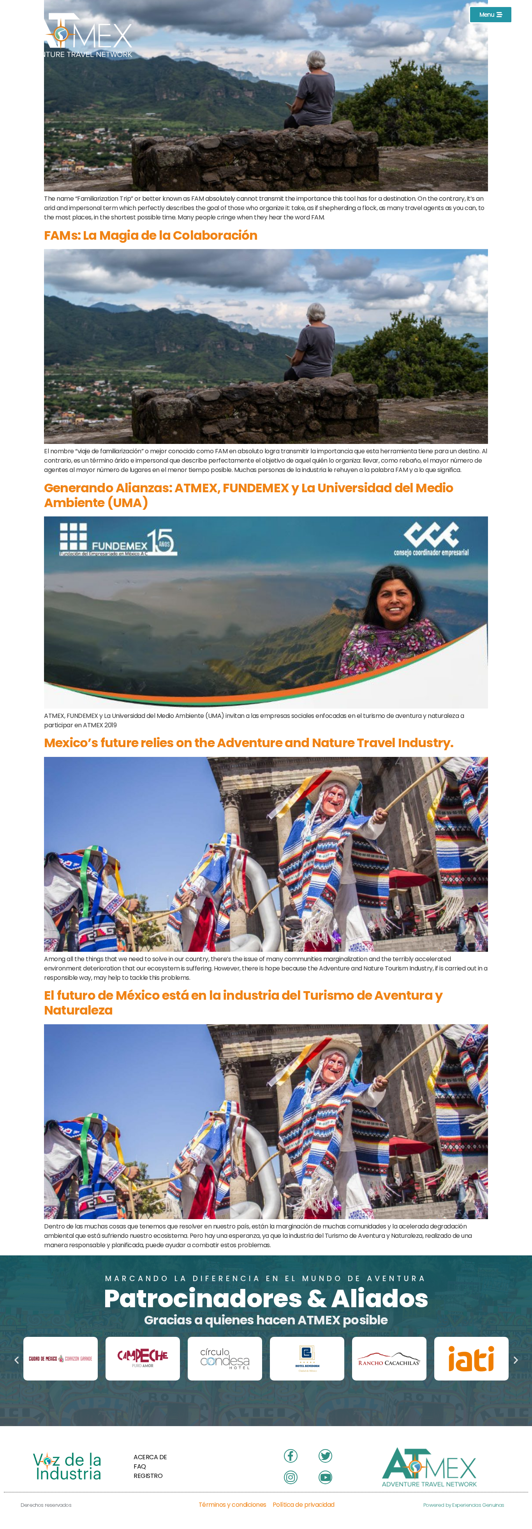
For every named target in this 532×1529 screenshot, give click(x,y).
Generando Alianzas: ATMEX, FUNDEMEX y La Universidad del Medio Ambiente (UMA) (248, 495)
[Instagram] (507, 53)
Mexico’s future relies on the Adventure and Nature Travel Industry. (248, 742)
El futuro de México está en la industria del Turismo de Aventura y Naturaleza (243, 1002)
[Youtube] (507, 72)
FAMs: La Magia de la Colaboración (151, 235)
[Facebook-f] (507, 34)
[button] (16, 1360)
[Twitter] (507, 90)
